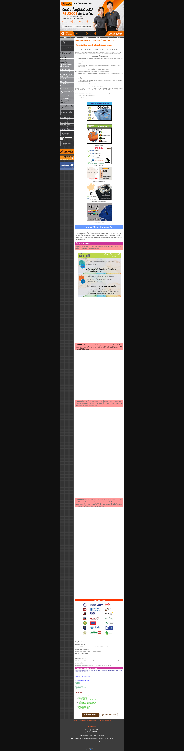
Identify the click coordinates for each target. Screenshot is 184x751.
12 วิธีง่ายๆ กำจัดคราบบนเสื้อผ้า (83, 708)
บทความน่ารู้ (119, 37)
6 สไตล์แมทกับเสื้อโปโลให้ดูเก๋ (83, 707)
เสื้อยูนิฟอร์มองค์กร (86, 37)
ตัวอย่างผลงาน (97, 37)
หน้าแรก (65, 37)
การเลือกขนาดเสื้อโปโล (82, 698)
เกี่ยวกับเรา (76, 37)
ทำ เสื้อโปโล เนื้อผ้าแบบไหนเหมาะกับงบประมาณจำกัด (87, 699)
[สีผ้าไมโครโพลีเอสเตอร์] (67, 86)
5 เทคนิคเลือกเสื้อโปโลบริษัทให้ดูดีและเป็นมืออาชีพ (87, 702)
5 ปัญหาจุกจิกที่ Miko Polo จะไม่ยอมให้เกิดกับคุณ (86, 695)
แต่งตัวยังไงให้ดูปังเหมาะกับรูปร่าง (84, 706)
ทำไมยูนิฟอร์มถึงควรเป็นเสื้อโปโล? (84, 701)
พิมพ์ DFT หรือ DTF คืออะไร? (83, 697)
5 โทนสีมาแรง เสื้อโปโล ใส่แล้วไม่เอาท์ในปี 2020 (86, 703)
